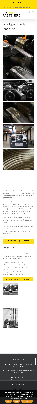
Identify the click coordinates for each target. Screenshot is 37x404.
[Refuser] (35, 397)
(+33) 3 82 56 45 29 (21, 377)
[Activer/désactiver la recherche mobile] (29, 12)
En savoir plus (28, 401)
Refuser (16, 401)
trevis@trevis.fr (28, 7)
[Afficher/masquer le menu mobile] (33, 12)
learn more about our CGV (18, 384)
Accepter (8, 401)
